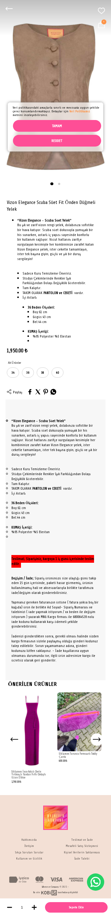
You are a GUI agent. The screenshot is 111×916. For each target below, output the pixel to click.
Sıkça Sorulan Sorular (29, 852)
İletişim (29, 846)
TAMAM (57, 126)
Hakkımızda (29, 840)
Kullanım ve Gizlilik (29, 859)
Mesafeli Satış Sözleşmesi (82, 846)
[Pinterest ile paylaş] (45, 392)
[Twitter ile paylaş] (38, 392)
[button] (52, 184)
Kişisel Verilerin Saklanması (82, 852)
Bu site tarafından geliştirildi (55, 892)
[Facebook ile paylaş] (30, 392)
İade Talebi (81, 859)
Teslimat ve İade (82, 840)
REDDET (56, 141)
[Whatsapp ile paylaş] (53, 392)
